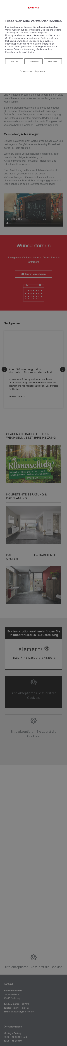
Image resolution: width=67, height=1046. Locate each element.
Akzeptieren (52, 61)
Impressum (40, 71)
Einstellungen (33, 61)
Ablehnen (14, 61)
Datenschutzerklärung (24, 49)
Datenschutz (25, 71)
